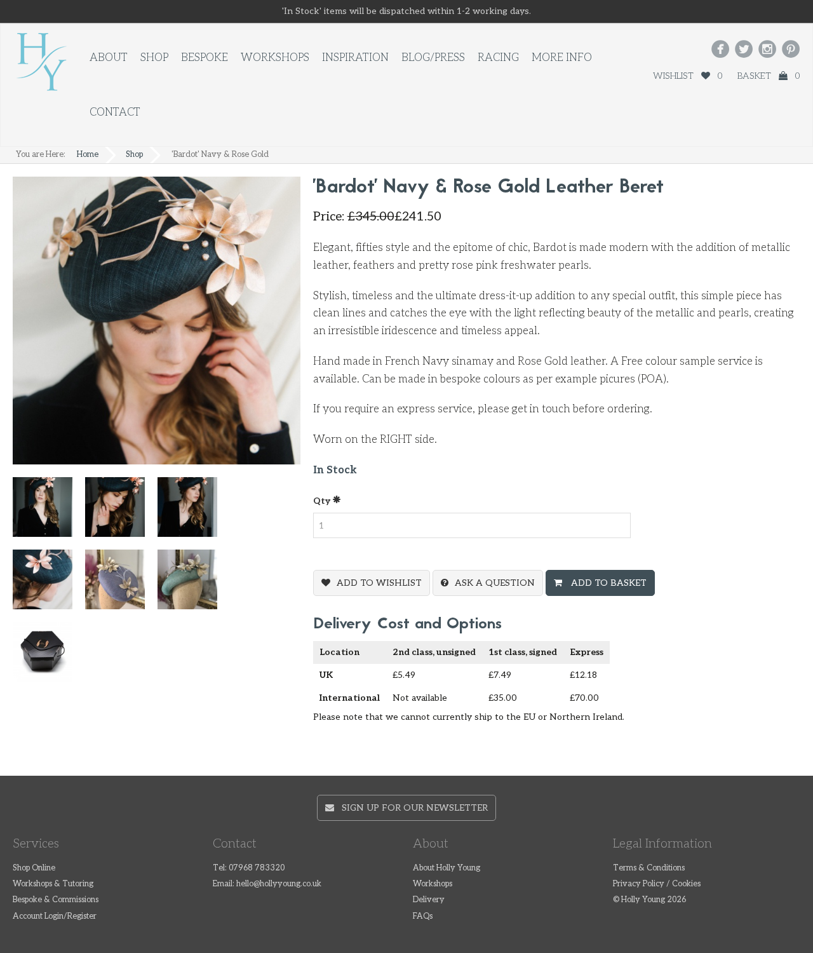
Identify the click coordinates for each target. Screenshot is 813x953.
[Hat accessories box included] (49, 657)
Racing (498, 57)
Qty (322, 501)
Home (87, 154)
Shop (154, 57)
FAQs (423, 916)
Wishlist (687, 76)
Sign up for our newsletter (411, 807)
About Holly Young (446, 868)
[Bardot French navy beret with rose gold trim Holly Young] (49, 512)
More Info (562, 57)
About (109, 57)
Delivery (429, 900)
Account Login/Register (55, 916)
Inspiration (355, 57)
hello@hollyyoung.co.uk (278, 884)
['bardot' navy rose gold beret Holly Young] (121, 512)
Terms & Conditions (649, 868)
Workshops (275, 57)
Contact (115, 112)
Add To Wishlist (379, 583)
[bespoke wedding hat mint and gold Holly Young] (194, 584)
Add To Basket (607, 583)
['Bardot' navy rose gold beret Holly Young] (194, 512)
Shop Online (34, 868)
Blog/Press (433, 57)
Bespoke (204, 57)
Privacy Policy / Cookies (657, 884)
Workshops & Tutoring (53, 884)
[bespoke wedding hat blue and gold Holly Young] (121, 584)
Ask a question (495, 583)
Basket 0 (768, 76)
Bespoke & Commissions (55, 900)
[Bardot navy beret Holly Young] (49, 584)
